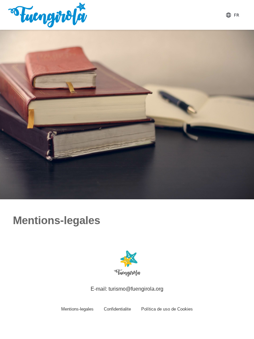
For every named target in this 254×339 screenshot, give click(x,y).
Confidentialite (117, 309)
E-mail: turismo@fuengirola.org (127, 289)
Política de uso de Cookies (167, 309)
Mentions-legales (77, 309)
